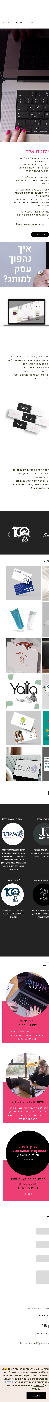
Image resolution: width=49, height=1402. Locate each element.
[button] (36, 1395)
